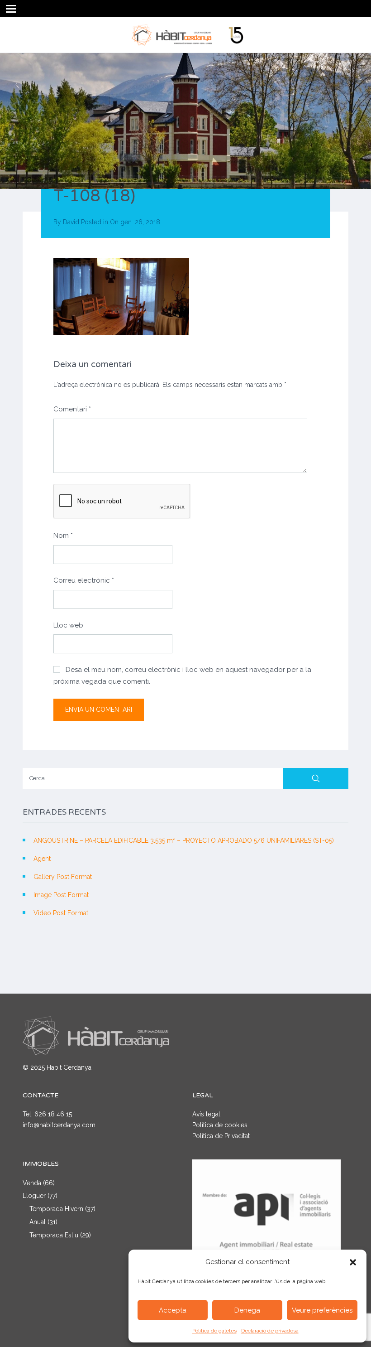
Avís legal (206, 1114)
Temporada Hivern (56, 1208)
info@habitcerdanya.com (59, 1125)
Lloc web (68, 625)
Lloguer (34, 1195)
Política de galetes (214, 1331)
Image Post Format (61, 894)
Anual (37, 1222)
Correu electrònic (83, 580)
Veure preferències (322, 1310)
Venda (32, 1183)
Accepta (172, 1310)
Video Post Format (60, 913)
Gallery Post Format (62, 876)
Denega (247, 1310)
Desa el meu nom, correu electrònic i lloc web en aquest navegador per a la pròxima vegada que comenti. (182, 676)
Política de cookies (219, 1125)
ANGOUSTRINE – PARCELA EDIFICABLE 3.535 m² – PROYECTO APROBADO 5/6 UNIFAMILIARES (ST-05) (183, 840)
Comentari (72, 409)
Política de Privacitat (221, 1135)
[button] (352, 1262)
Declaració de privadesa (270, 1331)
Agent (42, 858)
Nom (63, 535)
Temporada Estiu (53, 1235)
